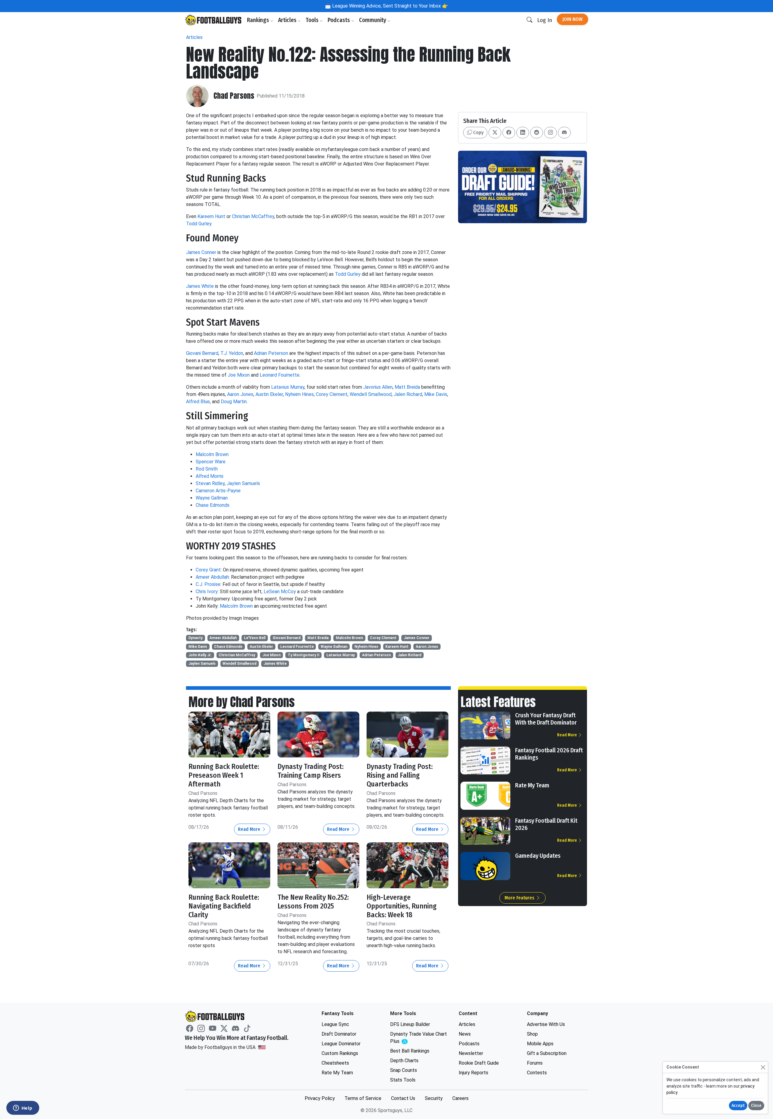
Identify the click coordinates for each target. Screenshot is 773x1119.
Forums (535, 1063)
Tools (313, 20)
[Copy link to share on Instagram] (550, 132)
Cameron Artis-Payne (218, 491)
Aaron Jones (240, 394)
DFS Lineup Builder (410, 1024)
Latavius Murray (287, 387)
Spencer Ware (211, 462)
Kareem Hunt (211, 216)
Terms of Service (363, 1098)
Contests (537, 1073)
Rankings (258, 20)
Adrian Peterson (271, 353)
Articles (288, 20)
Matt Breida (407, 387)
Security (434, 1098)
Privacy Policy (320, 1098)
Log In (544, 20)
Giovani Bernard (202, 353)
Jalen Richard (408, 394)
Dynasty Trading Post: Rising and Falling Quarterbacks (400, 775)
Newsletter (471, 1053)
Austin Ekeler (269, 394)
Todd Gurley (198, 224)
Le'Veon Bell (254, 638)
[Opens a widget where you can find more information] (22, 1108)
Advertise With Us (546, 1024)
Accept (738, 1105)
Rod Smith (207, 469)
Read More (249, 829)
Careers (460, 1098)
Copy (477, 132)
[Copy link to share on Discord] (564, 132)
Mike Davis (435, 394)
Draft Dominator (339, 1034)
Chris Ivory (207, 591)
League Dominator (341, 1044)
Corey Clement (332, 394)
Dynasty (195, 638)
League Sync (335, 1024)
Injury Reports (473, 1073)
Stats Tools (402, 1080)
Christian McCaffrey (253, 216)
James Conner (201, 252)
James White (200, 286)
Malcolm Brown (212, 454)
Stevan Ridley (210, 483)
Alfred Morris (209, 476)
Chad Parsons (233, 96)
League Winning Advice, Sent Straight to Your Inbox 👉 (389, 6)
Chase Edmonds (212, 505)
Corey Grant (208, 570)
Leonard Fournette (280, 375)
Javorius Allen (378, 387)
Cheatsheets (335, 1063)
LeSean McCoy (280, 591)
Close (756, 1105)
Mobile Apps (540, 1044)
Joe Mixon (239, 375)
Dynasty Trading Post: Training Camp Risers (310, 771)
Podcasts (339, 20)
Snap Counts (403, 1070)
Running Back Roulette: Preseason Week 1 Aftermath (223, 775)
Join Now (572, 19)
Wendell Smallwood (371, 394)
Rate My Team (532, 785)
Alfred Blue (198, 401)
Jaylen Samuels (243, 483)
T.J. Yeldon (231, 353)
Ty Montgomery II (303, 655)
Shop (532, 1034)
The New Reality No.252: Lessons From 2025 (313, 901)
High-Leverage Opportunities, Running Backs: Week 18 (402, 906)
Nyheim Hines (299, 394)
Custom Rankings (340, 1053)
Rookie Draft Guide (479, 1063)
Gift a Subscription (546, 1053)
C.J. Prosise (208, 584)
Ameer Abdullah (212, 577)
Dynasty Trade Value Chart (418, 1038)
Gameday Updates (537, 855)
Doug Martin (234, 401)
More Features (520, 898)
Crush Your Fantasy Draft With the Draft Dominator (546, 719)
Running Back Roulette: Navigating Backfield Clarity (223, 906)
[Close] (763, 1067)
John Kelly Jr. (200, 655)
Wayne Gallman (212, 498)
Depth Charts (404, 1060)
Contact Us (403, 1098)
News (465, 1034)
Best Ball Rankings (409, 1051)
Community (373, 20)
